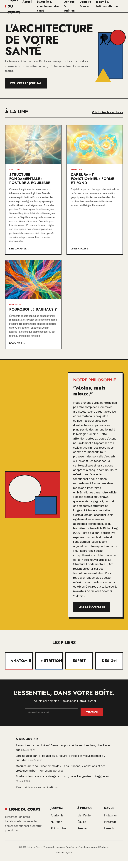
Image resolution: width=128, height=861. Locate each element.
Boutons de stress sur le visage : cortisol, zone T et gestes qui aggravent (63, 776)
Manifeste (84, 815)
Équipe (81, 821)
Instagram (111, 815)
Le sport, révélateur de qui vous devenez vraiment (95, 591)
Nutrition (56, 821)
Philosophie (58, 828)
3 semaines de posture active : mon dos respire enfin (31, 237)
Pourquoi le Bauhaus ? (33, 309)
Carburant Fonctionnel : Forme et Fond (92, 178)
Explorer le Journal (26, 83)
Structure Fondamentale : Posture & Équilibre (29, 178)
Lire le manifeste (92, 607)
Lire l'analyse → (19, 248)
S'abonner (92, 712)
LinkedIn (109, 828)
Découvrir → (17, 343)
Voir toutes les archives (107, 112)
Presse (81, 828)
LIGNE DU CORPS (24, 809)
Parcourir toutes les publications (37, 787)
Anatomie (57, 815)
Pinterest (110, 821)
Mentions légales (64, 852)
